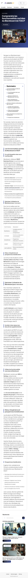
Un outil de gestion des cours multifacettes (14, 93)
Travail (6, 524)
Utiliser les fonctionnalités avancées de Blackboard (13, 111)
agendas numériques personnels (12, 187)
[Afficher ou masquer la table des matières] (19, 86)
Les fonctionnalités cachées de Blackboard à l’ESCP (13, 89)
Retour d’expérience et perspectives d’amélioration (13, 100)
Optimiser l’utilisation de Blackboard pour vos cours (13, 96)
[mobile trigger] (2, 3)
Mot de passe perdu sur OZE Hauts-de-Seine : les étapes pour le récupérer (13, 558)
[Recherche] (21, 3)
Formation (5, 24)
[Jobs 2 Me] (9, 3)
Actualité (7, 545)
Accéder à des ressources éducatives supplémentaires (14, 107)
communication (8, 76)
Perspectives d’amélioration (13, 117)
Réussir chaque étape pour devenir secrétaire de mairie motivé (12, 537)
